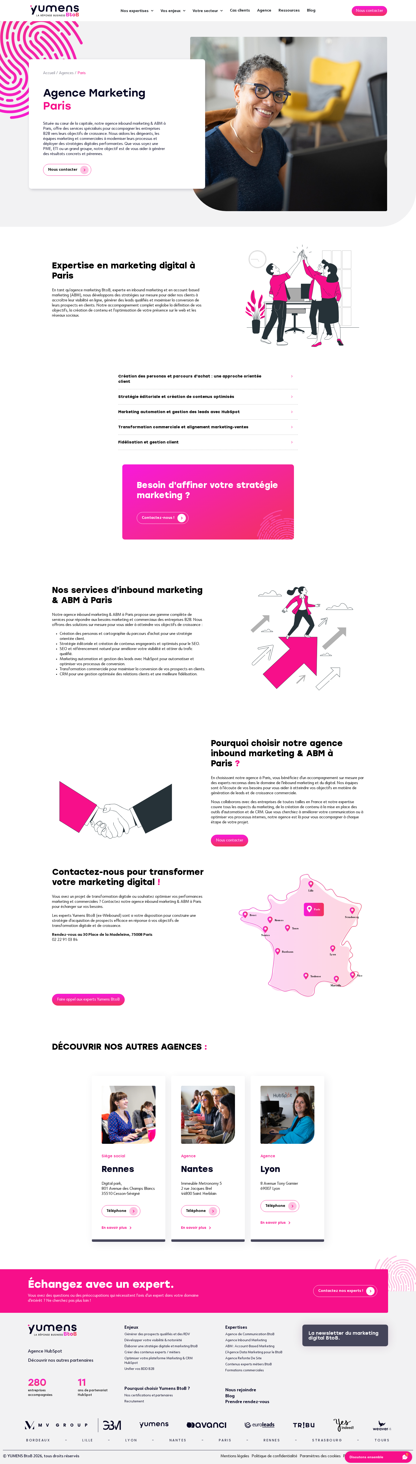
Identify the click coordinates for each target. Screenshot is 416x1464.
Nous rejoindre (240, 1390)
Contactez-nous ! (158, 518)
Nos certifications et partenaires (148, 1395)
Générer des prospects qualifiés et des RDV (157, 1334)
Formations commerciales (244, 1370)
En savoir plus (114, 1228)
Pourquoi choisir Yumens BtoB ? (157, 1388)
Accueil (49, 73)
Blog (311, 11)
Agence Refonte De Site (243, 1358)
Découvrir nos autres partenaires (60, 1360)
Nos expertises (135, 11)
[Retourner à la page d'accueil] (54, 10)
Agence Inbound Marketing (246, 1340)
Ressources (289, 11)
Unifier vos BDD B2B (139, 1369)
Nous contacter (62, 170)
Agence (264, 11)
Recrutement (134, 1401)
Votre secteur (205, 11)
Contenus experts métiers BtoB (248, 1364)
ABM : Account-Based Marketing (249, 1346)
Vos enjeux (171, 11)
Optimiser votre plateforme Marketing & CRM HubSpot (158, 1361)
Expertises (236, 1327)
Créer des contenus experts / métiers (152, 1352)
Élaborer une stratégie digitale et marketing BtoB (161, 1346)
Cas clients (240, 11)
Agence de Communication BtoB (249, 1334)
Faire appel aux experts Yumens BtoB (88, 1000)
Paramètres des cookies (320, 1456)
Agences (66, 73)
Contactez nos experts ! (340, 1291)
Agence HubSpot (45, 1351)
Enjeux (131, 1327)
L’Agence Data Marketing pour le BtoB (253, 1352)
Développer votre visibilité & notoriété (153, 1340)
